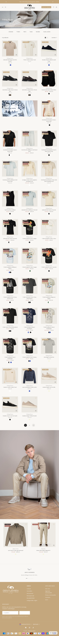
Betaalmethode (31, 598)
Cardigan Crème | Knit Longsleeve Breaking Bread (29, 180)
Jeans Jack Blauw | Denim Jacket (29, 387)
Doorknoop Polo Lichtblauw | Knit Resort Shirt (10, 180)
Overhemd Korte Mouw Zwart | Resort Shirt (10, 150)
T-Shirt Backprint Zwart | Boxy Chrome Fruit (10, 297)
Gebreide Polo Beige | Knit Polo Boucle (10, 60)
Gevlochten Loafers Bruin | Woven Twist (29, 90)
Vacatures (47, 597)
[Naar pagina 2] (33, 425)
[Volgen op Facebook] (25, 627)
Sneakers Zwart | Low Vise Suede (10, 415)
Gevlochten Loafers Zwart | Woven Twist (10, 90)
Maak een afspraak (46, 7)
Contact (29, 588)
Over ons (47, 588)
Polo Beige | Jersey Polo (49, 357)
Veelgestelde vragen (32, 600)
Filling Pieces (10, 58)
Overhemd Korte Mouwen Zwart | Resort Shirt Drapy (49, 150)
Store (46, 599)
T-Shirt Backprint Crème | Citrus (49, 238)
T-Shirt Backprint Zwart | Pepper (29, 238)
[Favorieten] (53, 7)
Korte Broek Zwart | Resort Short (49, 89)
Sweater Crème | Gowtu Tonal (10, 387)
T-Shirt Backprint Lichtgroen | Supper (48, 297)
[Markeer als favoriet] (16, 42)
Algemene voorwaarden (48, 591)
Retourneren (30, 593)
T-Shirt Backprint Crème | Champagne (49, 327)
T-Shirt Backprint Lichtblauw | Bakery (10, 267)
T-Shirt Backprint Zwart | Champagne (10, 358)
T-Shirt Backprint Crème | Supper (29, 267)
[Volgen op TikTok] (33, 627)
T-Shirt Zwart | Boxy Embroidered (10, 327)
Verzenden (29, 591)
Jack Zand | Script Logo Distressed (15, 550)
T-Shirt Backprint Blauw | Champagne (29, 327)
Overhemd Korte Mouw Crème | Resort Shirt (49, 120)
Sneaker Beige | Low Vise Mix (49, 387)
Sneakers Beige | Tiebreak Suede (29, 415)
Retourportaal (30, 595)
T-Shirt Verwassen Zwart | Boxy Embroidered (29, 297)
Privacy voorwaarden (50, 595)
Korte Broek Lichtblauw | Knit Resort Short (29, 150)
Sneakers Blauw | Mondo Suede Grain (49, 60)
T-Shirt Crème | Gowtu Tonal (29, 59)
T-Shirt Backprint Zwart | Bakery (29, 357)
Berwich (43, 548)
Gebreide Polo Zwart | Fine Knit (10, 238)
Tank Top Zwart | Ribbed (10, 210)
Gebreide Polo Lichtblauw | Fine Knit (29, 210)
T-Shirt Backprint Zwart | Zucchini (48, 267)
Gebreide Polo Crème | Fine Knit (49, 210)
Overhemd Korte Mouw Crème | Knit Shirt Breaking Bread (49, 180)
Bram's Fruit (15, 548)
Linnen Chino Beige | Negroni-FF (43, 550)
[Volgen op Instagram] (29, 627)
